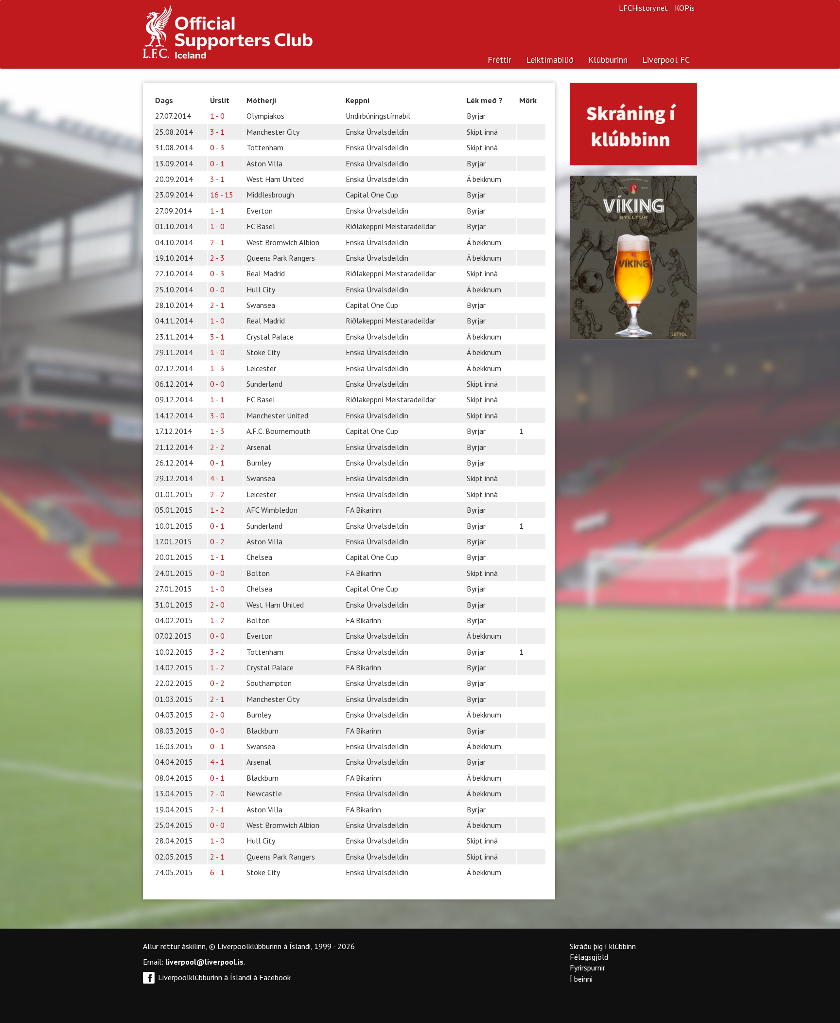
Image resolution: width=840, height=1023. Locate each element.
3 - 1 (217, 132)
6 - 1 (217, 872)
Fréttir (499, 59)
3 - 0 (217, 415)
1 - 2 (217, 510)
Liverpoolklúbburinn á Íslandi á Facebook (224, 977)
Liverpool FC (666, 59)
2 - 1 (217, 242)
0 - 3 (217, 147)
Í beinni (581, 979)
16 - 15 (221, 194)
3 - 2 (217, 652)
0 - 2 (217, 541)
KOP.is (685, 8)
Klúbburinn (608, 59)
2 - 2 (217, 447)
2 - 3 (217, 258)
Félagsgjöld (589, 957)
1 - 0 (217, 116)
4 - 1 (217, 478)
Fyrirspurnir (587, 967)
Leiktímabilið (550, 59)
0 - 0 (217, 289)
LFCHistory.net (643, 8)
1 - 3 (217, 368)
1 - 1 (217, 210)
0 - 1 (217, 163)
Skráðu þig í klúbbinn (603, 946)
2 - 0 (217, 605)
